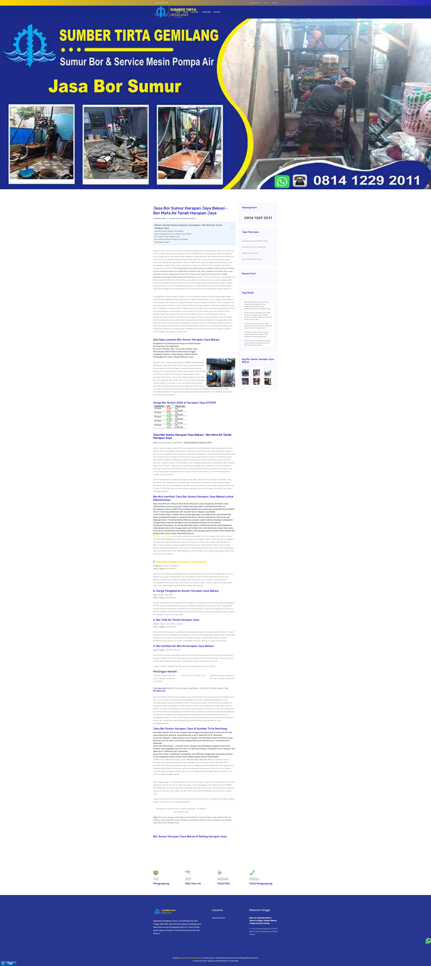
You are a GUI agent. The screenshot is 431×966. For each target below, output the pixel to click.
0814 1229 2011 (258, 218)
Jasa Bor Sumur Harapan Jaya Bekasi (168, 231)
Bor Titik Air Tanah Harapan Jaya (167, 237)
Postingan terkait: (162, 242)
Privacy (275, 3)
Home (178, 12)
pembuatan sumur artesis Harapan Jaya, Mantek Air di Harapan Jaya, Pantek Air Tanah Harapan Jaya (256, 334)
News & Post (254, 3)
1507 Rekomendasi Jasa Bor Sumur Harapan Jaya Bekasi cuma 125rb (164, 678)
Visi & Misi (206, 12)
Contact (216, 12)
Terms (266, 3)
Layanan (195, 12)
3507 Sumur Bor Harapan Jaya (193, 676)
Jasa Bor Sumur (218, 918)
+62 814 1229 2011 (161, 3)
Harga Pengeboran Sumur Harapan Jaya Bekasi (172, 234)
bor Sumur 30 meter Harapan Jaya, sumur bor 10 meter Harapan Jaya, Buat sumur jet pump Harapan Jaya (258, 326)
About (185, 12)
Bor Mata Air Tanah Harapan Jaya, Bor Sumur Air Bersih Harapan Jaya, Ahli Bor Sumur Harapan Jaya (257, 343)
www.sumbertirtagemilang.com (190, 958)
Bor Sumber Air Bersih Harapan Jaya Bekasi (171, 239)
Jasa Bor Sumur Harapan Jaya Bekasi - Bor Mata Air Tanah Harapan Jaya (197, 688)
